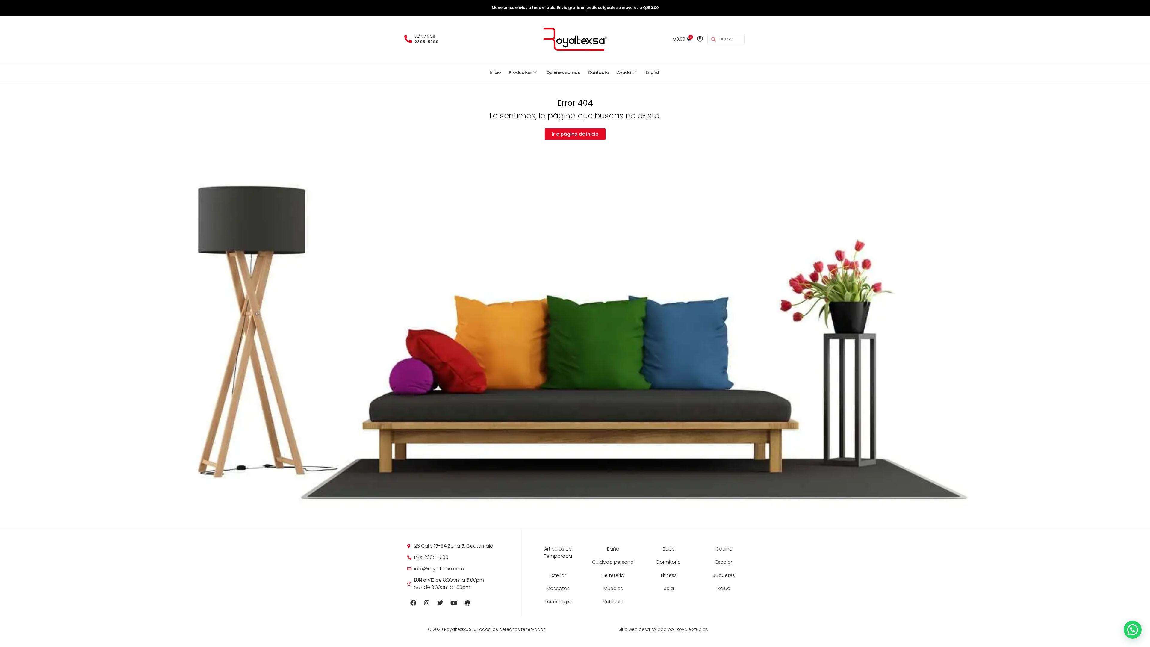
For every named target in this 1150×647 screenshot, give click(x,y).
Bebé (669, 548)
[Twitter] (440, 603)
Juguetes (724, 575)
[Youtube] (454, 603)
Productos (520, 72)
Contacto (598, 72)
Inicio (495, 72)
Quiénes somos (563, 72)
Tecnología (557, 601)
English (653, 72)
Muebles (613, 588)
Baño (613, 548)
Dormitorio (668, 562)
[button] (1133, 630)
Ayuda (624, 72)
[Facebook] (413, 603)
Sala (669, 588)
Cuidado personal (613, 562)
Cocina (724, 548)
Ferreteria (613, 575)
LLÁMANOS (426, 39)
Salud (723, 588)
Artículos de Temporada (558, 552)
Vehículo (613, 601)
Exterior (558, 575)
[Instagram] (427, 603)
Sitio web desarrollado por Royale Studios (663, 629)
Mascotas (558, 588)
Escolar (723, 562)
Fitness (669, 575)
